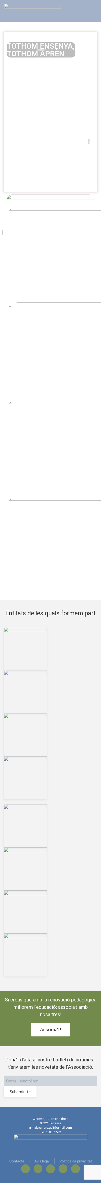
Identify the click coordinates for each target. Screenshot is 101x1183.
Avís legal (42, 1161)
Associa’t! (50, 1030)
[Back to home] (32, 11)
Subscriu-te (20, 1091)
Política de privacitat (76, 1161)
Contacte (16, 1161)
